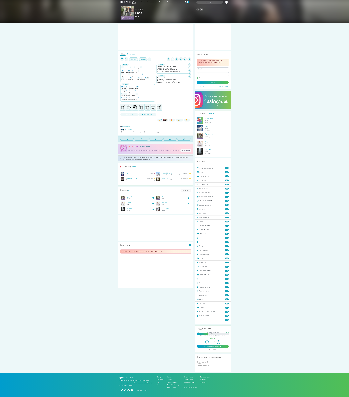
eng (145, 390)
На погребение (213, 254)
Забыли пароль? (223, 86)
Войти (213, 82)
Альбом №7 (209, 118)
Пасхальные (213, 266)
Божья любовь (213, 184)
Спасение (213, 303)
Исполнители (152, 2)
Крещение (213, 242)
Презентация (131, 54)
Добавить (170, 2)
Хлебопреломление (213, 315)
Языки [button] (161, 2)
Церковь (213, 319)
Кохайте (208, 142)
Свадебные (213, 295)
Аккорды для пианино (190, 385)
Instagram (203, 379)
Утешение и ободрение (213, 311)
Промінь (129, 208)
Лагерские (213, 246)
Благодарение (213, 176)
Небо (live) (164, 178)
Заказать (178, 2)
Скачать (130, 114)
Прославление (213, 274)
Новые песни (160, 379)
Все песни (185, 190)
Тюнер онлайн (188, 379)
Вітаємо (164, 202)
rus (141, 390)
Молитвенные (213, 250)
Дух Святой (213, 213)
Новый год (213, 262)
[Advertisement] (155, 37)
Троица (213, 307)
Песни (143, 2)
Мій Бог (208, 150)
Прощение (213, 279)
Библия (213, 172)
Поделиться (148, 114)
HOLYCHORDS (134, 147)
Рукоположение (213, 291)
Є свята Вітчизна (166, 173)
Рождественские (213, 287)
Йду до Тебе (130, 197)
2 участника (129, 129)
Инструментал (213, 229)
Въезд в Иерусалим (213, 205)
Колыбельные (213, 238)
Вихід (137, 16)
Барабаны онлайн (189, 382)
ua (138, 390)
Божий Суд (213, 180)
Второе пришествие (213, 200)
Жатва (213, 221)
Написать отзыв (171, 387)
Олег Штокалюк (126, 126)
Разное (213, 283)
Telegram (202, 382)
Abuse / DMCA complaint (174, 385)
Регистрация (201, 86)
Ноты (158, 382)
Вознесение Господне (213, 196)
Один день (165, 208)
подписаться (186, 150)
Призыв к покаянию (213, 270)
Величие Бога (213, 188)
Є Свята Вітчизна (131, 178)
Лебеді (129, 202)
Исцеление (213, 233)
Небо (127, 173)
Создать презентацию (190, 387)
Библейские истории (213, 168)
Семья (213, 299)
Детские (213, 209)
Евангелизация (213, 217)
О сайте (169, 379)
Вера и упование (213, 192)
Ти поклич (209, 134)
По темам (160, 385)
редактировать (159, 157)
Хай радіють (166, 197)
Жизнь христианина (213, 225)
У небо (207, 126)
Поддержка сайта (172, 382)
